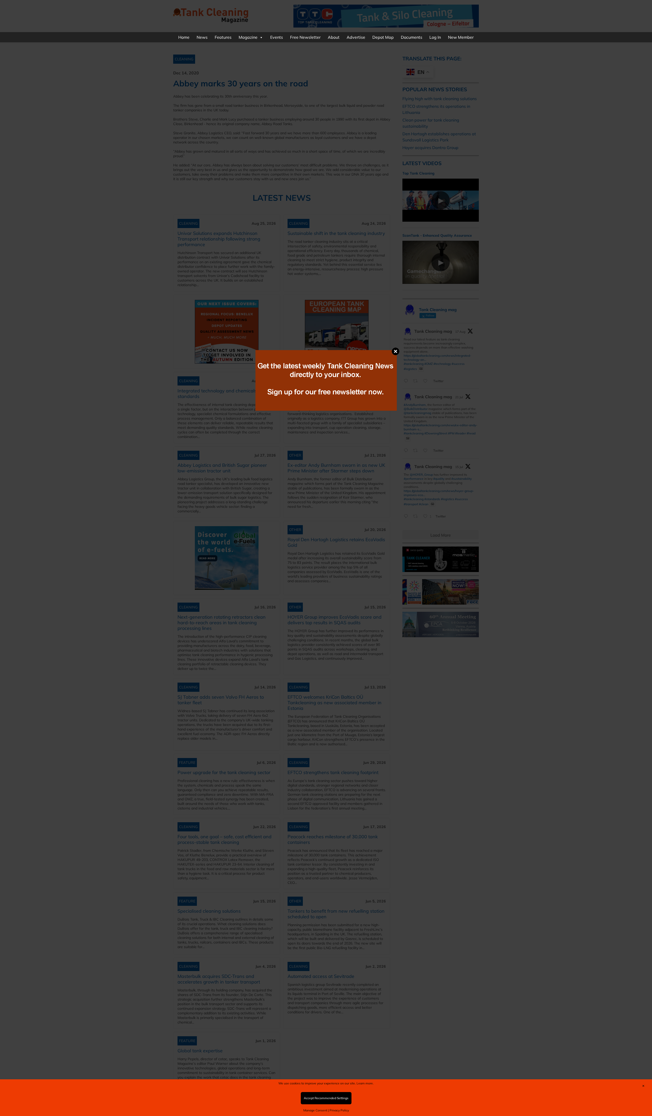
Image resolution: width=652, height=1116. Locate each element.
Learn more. (365, 1083)
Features (223, 37)
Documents (411, 37)
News (202, 37)
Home (183, 37)
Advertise (356, 37)
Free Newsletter (305, 37)
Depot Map (383, 37)
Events (276, 37)
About (333, 37)
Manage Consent (315, 1110)
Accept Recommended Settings (326, 1098)
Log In (435, 37)
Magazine (248, 37)
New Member (461, 37)
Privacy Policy (339, 1110)
